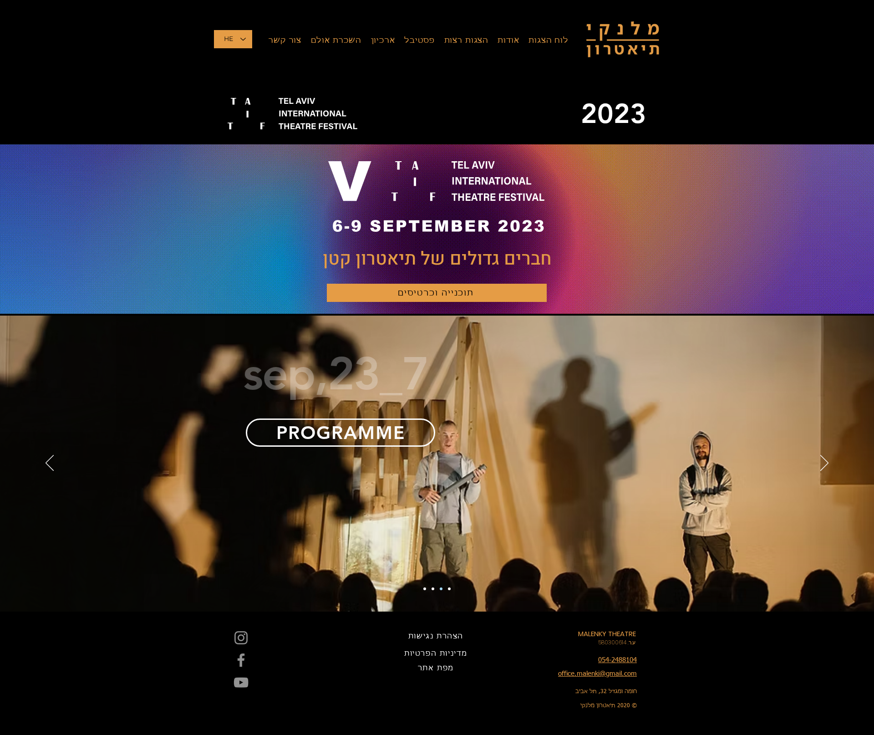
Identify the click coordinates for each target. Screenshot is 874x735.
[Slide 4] (424, 588)
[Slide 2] (441, 588)
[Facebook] (241, 660)
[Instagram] (241, 638)
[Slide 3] (433, 588)
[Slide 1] (449, 588)
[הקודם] (824, 463)
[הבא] (50, 463)
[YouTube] (241, 682)
